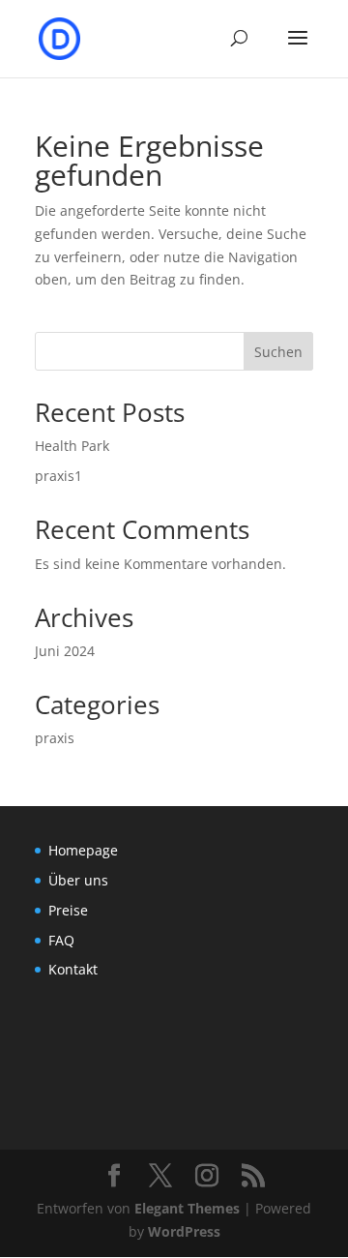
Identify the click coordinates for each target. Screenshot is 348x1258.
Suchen (278, 352)
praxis (54, 738)
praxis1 (58, 475)
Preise (68, 910)
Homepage (83, 850)
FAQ (61, 940)
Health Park (72, 445)
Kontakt (73, 969)
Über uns (78, 880)
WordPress (184, 1231)
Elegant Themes (187, 1208)
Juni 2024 (65, 651)
